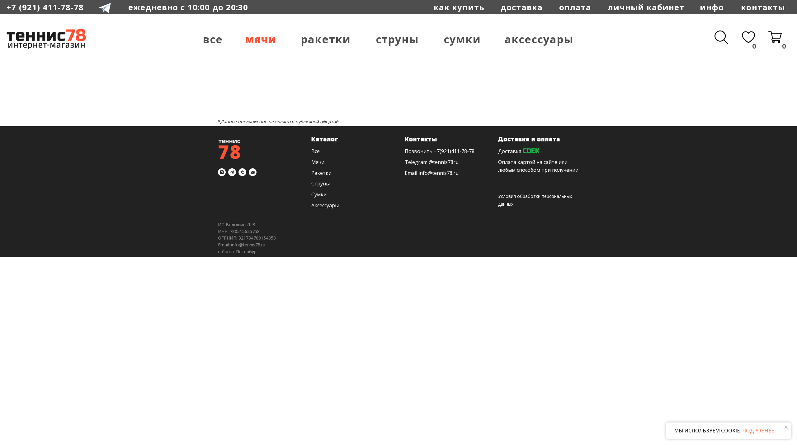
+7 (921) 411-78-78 (45, 7)
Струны (397, 39)
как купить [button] (459, 7)
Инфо (712, 7)
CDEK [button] (531, 151)
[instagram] (222, 172)
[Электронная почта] (253, 172)
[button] (575, 7)
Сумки (462, 39)
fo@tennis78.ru (441, 173)
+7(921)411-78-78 (454, 151)
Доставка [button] (509, 151)
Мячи (260, 39)
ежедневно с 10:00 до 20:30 (188, 7)
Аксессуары (539, 39)
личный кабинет (646, 7)
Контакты (763, 7)
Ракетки (325, 39)
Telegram (416, 162)
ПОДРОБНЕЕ (757, 430)
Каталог (324, 139)
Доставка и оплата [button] (529, 139)
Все (213, 39)
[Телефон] (242, 172)
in (420, 173)
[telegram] (232, 172)
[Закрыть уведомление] (786, 427)
